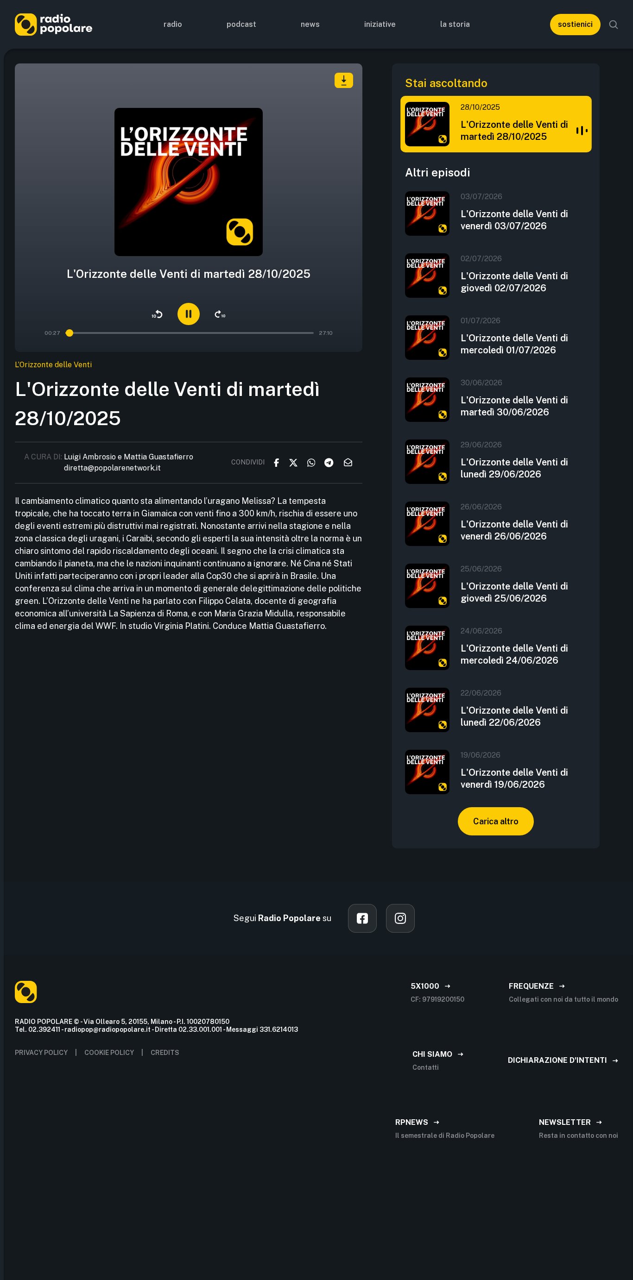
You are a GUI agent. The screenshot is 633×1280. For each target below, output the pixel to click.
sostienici (575, 24)
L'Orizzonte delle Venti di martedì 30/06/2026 (514, 406)
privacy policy (41, 1052)
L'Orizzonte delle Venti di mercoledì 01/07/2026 (514, 344)
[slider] (70, 333)
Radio (173, 24)
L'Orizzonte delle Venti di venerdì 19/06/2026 (514, 778)
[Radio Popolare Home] (53, 24)
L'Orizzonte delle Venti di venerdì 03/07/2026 (514, 220)
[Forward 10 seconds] (220, 314)
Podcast (241, 24)
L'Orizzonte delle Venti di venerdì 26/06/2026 (514, 530)
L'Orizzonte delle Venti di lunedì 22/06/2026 (514, 716)
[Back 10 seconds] (157, 314)
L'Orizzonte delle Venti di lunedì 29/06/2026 (514, 468)
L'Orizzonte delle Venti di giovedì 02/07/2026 (514, 282)
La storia (455, 24)
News (310, 24)
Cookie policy (109, 1052)
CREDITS (165, 1052)
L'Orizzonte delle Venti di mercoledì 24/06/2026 (514, 654)
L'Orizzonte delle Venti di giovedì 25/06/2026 (514, 592)
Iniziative (380, 24)
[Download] (344, 80)
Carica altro (496, 821)
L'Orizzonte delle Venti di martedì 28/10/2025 (514, 130)
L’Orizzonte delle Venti (53, 364)
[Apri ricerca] (613, 24)
